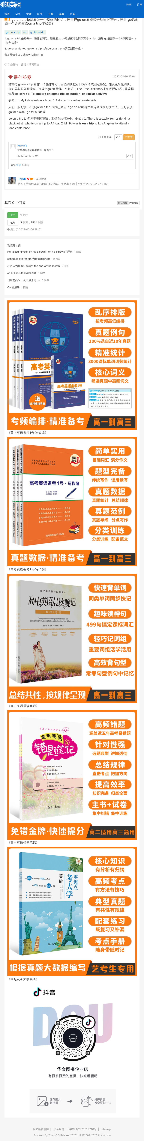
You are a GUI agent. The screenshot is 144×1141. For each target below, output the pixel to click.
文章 (29, 14)
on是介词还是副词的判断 (22, 273)
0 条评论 (12, 64)
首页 (8, 14)
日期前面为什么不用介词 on (23, 280)
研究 (39, 14)
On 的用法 (13, 287)
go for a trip (37, 32)
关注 (12, 215)
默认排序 (122, 202)
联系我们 (58, 1129)
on (24, 32)
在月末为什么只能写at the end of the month (33, 265)
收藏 (12, 222)
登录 (128, 4)
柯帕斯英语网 (41, 1129)
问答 (18, 14)
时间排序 (133, 202)
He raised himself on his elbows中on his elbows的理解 (40, 251)
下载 (50, 14)
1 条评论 (106, 137)
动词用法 (34, 64)
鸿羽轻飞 (22, 145)
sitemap (106, 1129)
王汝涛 (22, 178)
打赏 (130, 137)
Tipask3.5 (54, 1135)
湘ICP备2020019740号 (83, 1129)
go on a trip (13, 32)
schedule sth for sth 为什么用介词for (29, 258)
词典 (61, 14)
